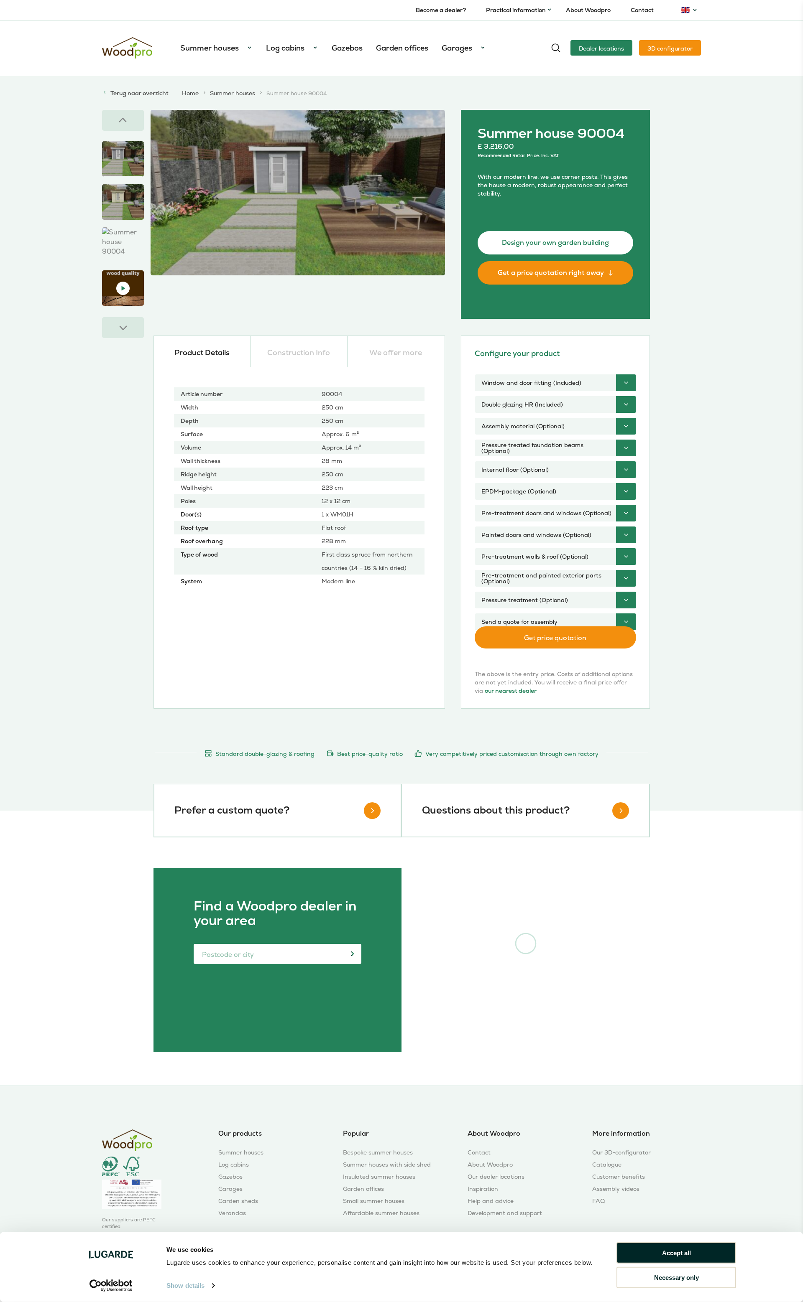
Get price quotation (555, 637)
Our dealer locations (496, 1176)
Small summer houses (373, 1201)
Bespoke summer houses (378, 1152)
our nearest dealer (511, 690)
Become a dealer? (441, 10)
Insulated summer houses (379, 1176)
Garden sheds (238, 1201)
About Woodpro (588, 10)
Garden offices (402, 48)
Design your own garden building (555, 242)
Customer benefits (618, 1176)
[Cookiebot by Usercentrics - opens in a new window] (111, 1285)
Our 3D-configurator (621, 1152)
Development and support (505, 1213)
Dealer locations (601, 48)
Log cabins (285, 48)
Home (190, 93)
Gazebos (347, 48)
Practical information (516, 10)
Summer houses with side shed (387, 1164)
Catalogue (606, 1164)
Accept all (676, 1252)
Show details (185, 1285)
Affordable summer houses (381, 1213)
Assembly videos (615, 1189)
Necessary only (676, 1277)
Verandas (232, 1213)
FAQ (598, 1201)
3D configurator (670, 48)
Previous (123, 120)
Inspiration (483, 1189)
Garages (457, 48)
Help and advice (491, 1201)
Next (123, 327)
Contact (642, 10)
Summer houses (209, 48)
